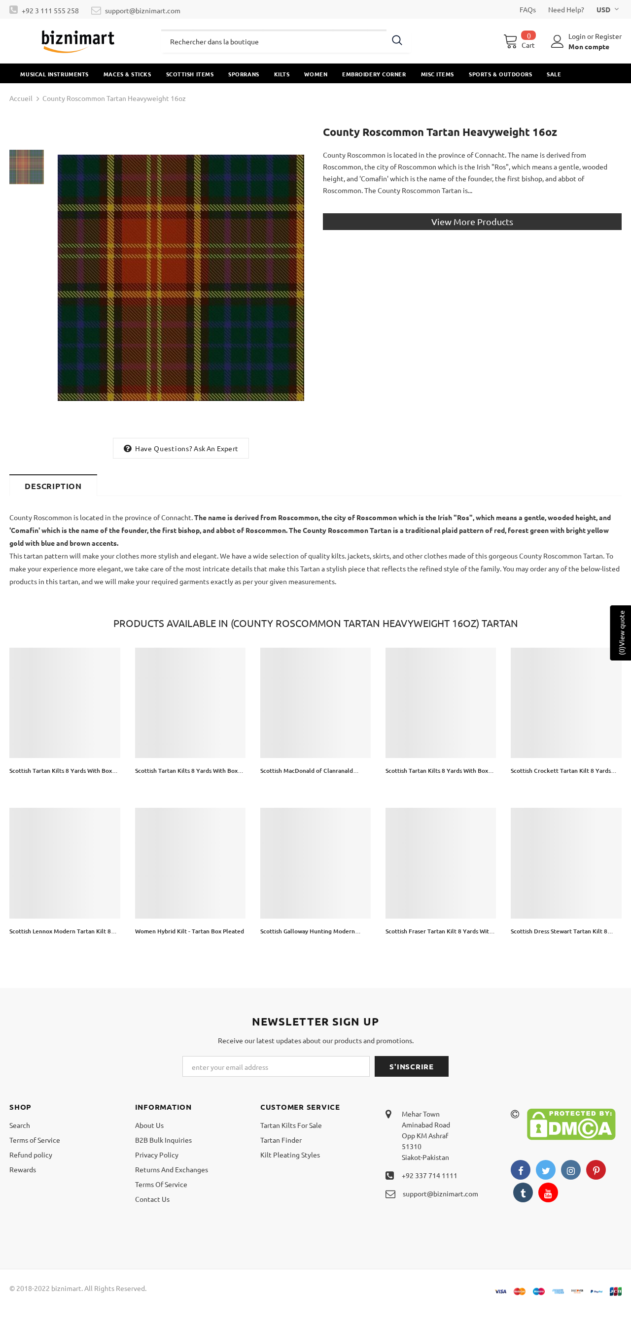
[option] (181, 278)
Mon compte (588, 46)
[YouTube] (548, 1192)
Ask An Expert (216, 448)
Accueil (21, 98)
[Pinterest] (596, 1170)
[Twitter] (546, 1170)
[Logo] (77, 41)
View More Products (472, 221)
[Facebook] (520, 1170)
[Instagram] (571, 1170)
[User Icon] (557, 41)
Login (577, 36)
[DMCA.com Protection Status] (571, 1123)
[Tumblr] (523, 1192)
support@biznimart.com (142, 10)
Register (608, 36)
